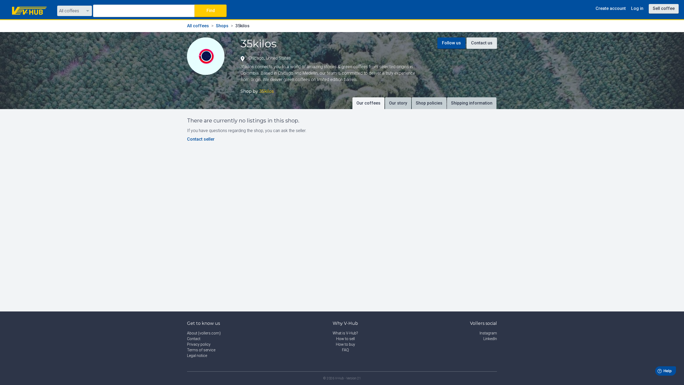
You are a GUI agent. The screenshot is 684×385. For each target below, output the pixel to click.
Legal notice (197, 355)
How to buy (345, 344)
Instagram (488, 333)
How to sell (345, 339)
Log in (637, 8)
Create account (611, 8)
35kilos (242, 25)
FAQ (345, 350)
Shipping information (471, 103)
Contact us (481, 42)
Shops (222, 25)
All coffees (69, 10)
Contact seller (201, 139)
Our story (398, 103)
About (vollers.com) (204, 333)
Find (211, 10)
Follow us (451, 42)
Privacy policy (199, 344)
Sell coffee (664, 8)
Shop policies (429, 103)
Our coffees (368, 103)
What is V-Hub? (345, 333)
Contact (193, 339)
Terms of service (201, 350)
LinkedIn (490, 339)
